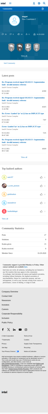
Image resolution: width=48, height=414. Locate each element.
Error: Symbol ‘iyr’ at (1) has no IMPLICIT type (22, 126)
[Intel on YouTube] (20, 331)
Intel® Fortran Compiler (10, 87)
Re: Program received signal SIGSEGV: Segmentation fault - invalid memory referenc (22, 83)
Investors (5, 306)
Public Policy (7, 324)
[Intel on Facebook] (3, 331)
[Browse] (8, 10)
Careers (5, 310)
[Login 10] (36, 47)
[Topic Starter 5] (28, 47)
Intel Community (9, 63)
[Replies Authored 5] (11, 47)
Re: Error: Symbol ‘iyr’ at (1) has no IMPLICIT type (23, 113)
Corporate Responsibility (12, 315)
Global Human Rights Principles (18, 370)
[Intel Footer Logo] (5, 393)
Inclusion (5, 319)
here (27, 266)
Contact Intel (7, 297)
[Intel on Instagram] (26, 331)
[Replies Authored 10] (20, 47)
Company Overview (10, 293)
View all (24, 56)
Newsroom (6, 302)
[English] (39, 3)
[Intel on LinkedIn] (14, 331)
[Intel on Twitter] (9, 331)
